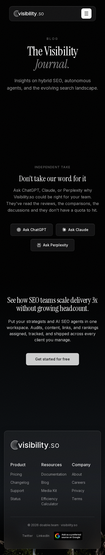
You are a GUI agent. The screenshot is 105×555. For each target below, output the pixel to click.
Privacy (78, 490)
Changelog (19, 482)
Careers (78, 482)
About (77, 474)
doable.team (49, 525)
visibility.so (69, 525)
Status (15, 499)
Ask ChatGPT (34, 229)
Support (17, 490)
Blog (45, 482)
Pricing (16, 474)
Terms (77, 499)
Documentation (54, 474)
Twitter (27, 536)
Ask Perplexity (55, 245)
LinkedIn (43, 536)
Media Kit (49, 490)
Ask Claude (78, 229)
